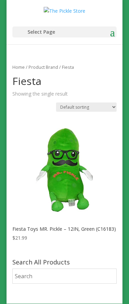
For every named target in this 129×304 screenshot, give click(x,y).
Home (18, 67)
